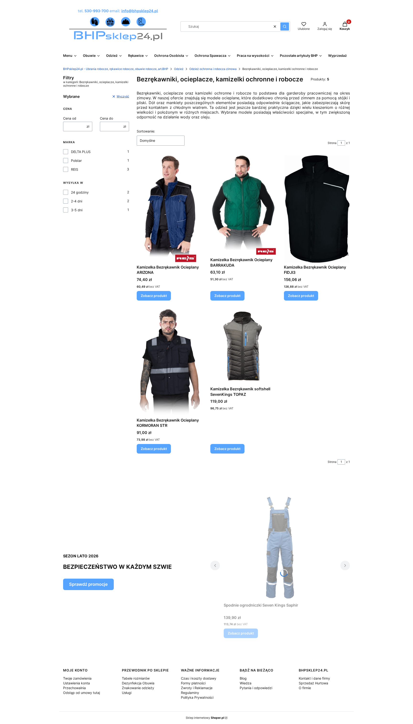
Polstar (76, 161)
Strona (332, 143)
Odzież (179, 69)
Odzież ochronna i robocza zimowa (213, 69)
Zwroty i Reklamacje (196, 688)
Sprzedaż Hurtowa (313, 683)
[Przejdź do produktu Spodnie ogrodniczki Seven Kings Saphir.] (280, 547)
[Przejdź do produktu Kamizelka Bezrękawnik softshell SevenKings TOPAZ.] (243, 346)
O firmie (305, 688)
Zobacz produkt (154, 296)
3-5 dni (76, 210)
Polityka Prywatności (197, 697)
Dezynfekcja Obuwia (138, 683)
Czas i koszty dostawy (198, 678)
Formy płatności (193, 683)
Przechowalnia (74, 688)
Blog (243, 678)
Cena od (69, 118)
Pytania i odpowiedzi (256, 688)
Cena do (106, 118)
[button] (284, 26)
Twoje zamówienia (77, 678)
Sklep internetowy (205, 717)
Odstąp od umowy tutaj (81, 693)
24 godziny (80, 192)
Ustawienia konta (76, 683)
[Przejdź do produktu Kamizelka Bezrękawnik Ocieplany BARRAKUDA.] (243, 205)
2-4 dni (76, 201)
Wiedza (245, 683)
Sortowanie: (146, 131)
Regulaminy (190, 693)
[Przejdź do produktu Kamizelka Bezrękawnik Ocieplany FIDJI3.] (317, 209)
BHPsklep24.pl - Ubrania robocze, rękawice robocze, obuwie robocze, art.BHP (115, 69)
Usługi (126, 693)
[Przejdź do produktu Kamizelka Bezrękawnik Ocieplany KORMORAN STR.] (170, 362)
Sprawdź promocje (88, 584)
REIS (74, 169)
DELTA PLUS (81, 152)
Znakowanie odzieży (138, 688)
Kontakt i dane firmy (314, 678)
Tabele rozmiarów (136, 678)
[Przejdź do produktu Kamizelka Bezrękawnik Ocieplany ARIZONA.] (170, 209)
